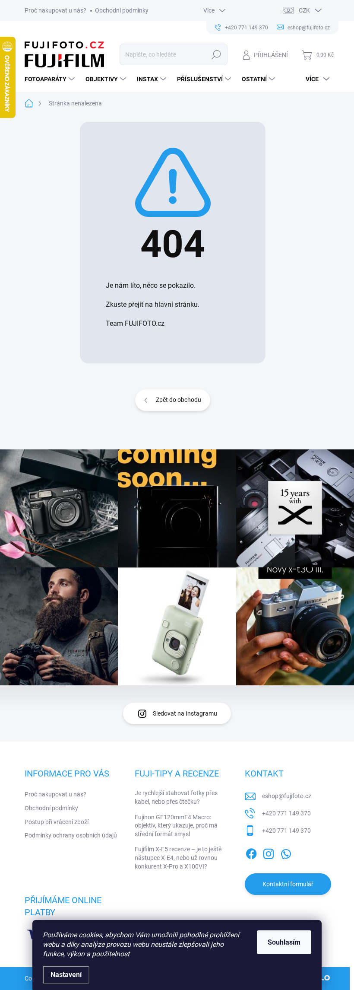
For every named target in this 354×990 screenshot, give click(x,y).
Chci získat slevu (242, 535)
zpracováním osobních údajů (280, 556)
